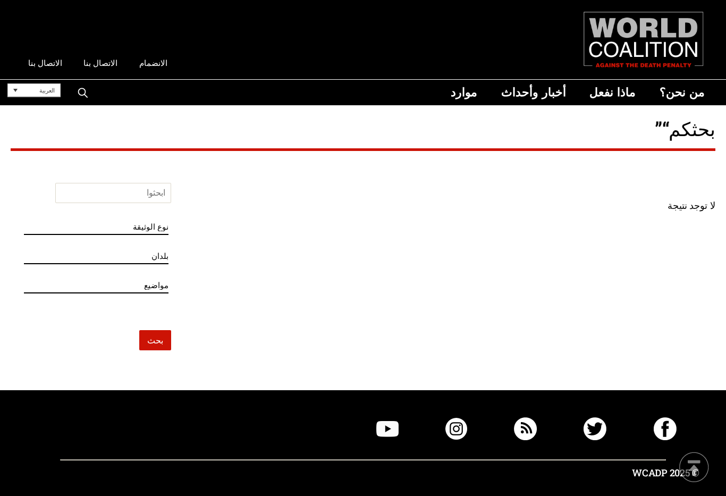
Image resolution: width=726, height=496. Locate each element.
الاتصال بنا (100, 63)
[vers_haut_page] (694, 468)
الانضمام (153, 63)
